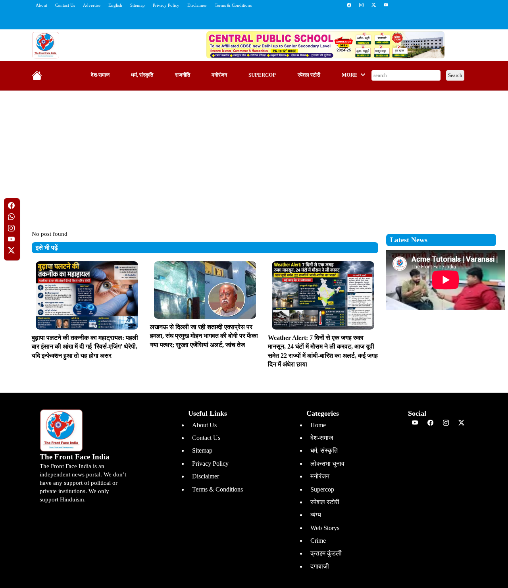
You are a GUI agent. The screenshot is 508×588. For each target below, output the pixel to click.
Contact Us (65, 5)
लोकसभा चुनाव (327, 463)
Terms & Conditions (233, 5)
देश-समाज (100, 75)
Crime (318, 540)
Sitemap (137, 5)
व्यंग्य (315, 514)
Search (455, 75)
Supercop (262, 75)
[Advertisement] (254, 154)
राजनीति (182, 75)
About (41, 5)
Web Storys (324, 527)
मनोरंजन (219, 75)
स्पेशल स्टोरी (309, 75)
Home (318, 425)
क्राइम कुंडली (326, 553)
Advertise (91, 5)
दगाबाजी (319, 566)
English (115, 5)
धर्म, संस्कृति (142, 75)
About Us (204, 425)
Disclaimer (197, 5)
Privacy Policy (166, 5)
